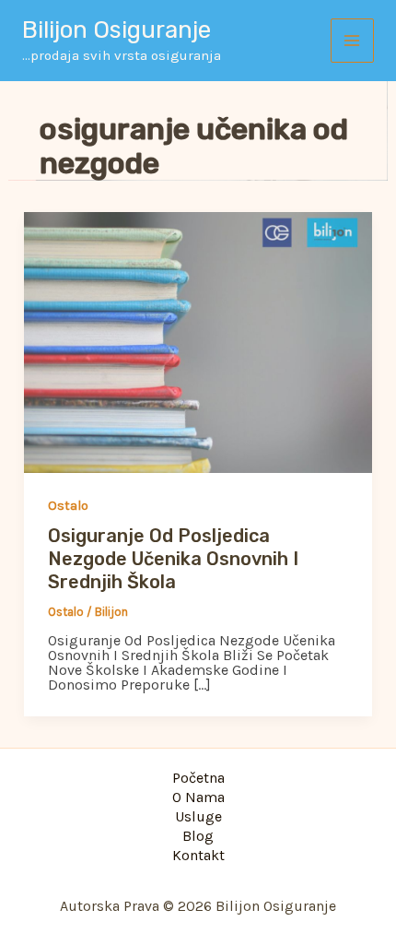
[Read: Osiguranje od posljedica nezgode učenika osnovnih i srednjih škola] (198, 341)
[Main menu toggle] (353, 40)
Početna (198, 778)
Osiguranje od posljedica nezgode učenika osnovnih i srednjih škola (173, 558)
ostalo (68, 506)
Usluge (198, 817)
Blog (198, 837)
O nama (198, 798)
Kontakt (198, 856)
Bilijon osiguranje (116, 30)
